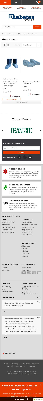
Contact (4, 268)
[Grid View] (4, 45)
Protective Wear (27, 232)
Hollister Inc (25, 254)
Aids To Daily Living (8, 227)
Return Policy (26, 270)
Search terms (25, 364)
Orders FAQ (5, 270)
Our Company (6, 287)
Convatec (25, 249)
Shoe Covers (32, 34)
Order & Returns (19, 366)
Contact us (31, 366)
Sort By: (17, 45)
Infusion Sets (6, 225)
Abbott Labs (26, 246)
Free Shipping (7, 7)
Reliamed (25, 256)
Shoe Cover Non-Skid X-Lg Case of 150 (31, 83)
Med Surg (21, 34)
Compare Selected (21, 102)
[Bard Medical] (21, 130)
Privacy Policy (26, 268)
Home (4, 34)
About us (7, 364)
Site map (15, 364)
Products (12, 34)
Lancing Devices (7, 230)
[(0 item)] (37, 2)
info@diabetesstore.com (20, 394)
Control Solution (27, 222)
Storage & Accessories (29, 225)
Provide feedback (7, 292)
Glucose (21, 7)
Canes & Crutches (28, 227)
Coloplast (25, 251)
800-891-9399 (36, 7)
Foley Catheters (27, 235)
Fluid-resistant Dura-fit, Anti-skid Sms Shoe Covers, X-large (10, 84)
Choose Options (11, 99)
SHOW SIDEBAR (20, 399)
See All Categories (8, 232)
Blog (3, 289)
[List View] (8, 45)
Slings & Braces (27, 230)
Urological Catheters (8, 222)
